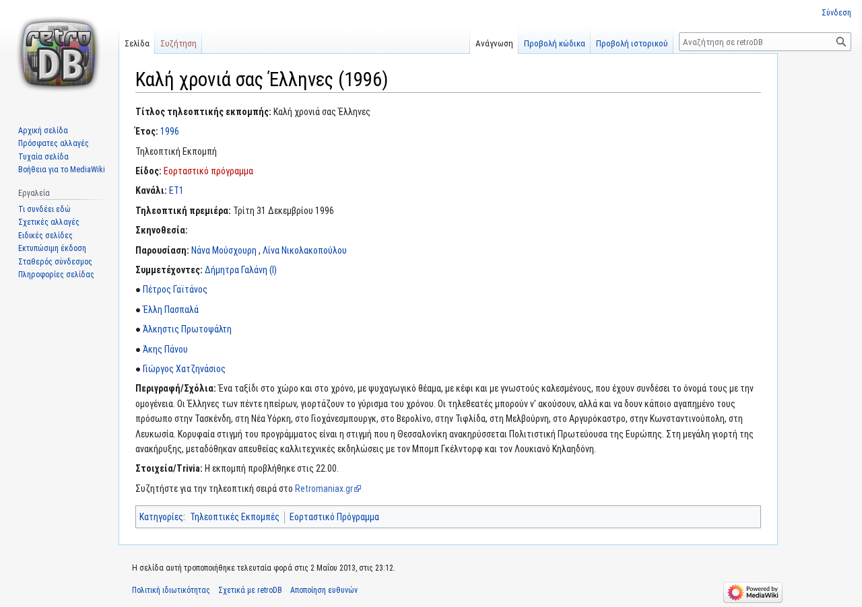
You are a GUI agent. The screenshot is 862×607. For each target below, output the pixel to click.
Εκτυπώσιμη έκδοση (52, 248)
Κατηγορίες (161, 516)
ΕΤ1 (176, 190)
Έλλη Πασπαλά (171, 309)
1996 (169, 131)
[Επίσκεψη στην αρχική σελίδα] (59, 54)
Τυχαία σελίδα (43, 157)
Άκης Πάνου (165, 349)
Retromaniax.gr (324, 488)
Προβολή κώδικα (554, 43)
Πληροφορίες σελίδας (56, 274)
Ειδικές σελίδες (45, 235)
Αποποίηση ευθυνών (324, 590)
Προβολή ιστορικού (632, 43)
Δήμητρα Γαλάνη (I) (241, 269)
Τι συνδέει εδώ (44, 209)
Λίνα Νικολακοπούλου (305, 250)
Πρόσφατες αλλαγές (53, 143)
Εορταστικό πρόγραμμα (208, 171)
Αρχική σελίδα (43, 130)
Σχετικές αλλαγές (48, 222)
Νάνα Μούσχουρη (224, 250)
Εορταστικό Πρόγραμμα (334, 516)
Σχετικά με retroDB (250, 590)
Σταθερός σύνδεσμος (55, 261)
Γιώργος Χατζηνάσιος (184, 368)
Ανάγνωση (494, 43)
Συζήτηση (178, 43)
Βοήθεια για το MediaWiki (61, 169)
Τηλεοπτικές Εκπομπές (234, 516)
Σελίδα (137, 43)
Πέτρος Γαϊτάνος (175, 289)
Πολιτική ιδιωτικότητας (171, 590)
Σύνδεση (836, 12)
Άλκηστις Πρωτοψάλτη (187, 329)
